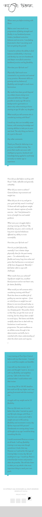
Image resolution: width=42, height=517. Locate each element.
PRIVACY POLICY (21, 495)
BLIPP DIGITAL (23, 491)
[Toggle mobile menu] (38, 4)
